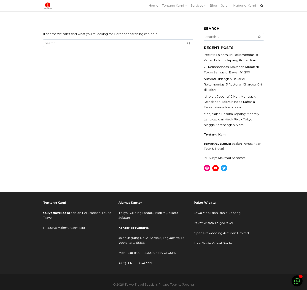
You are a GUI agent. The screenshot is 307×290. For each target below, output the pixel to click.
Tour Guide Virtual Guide (213, 243)
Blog (213, 5)
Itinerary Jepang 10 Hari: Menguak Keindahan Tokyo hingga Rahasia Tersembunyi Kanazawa (229, 102)
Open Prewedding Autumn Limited (221, 233)
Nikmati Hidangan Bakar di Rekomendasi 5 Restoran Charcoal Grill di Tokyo (233, 84)
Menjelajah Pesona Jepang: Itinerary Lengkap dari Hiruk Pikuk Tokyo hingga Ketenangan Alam (231, 119)
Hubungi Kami (244, 5)
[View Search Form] (261, 6)
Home (153, 5)
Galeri (225, 5)
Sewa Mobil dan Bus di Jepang (217, 213)
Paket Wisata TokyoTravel (213, 223)
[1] (297, 283)
